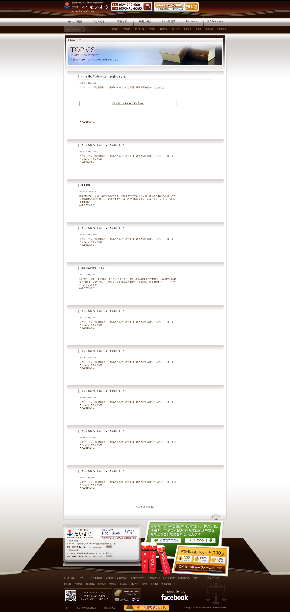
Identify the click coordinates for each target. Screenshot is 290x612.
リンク (68, 608)
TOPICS (98, 21)
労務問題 (127, 29)
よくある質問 (168, 21)
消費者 (198, 29)
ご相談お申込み (108, 608)
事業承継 (209, 29)
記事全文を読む (87, 205)
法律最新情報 (184, 578)
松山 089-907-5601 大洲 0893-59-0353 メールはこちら (132, 7)
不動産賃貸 (221, 29)
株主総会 (175, 29)
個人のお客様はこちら (145, 607)
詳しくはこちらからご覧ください (128, 103)
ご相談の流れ (122, 578)
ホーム (72, 40)
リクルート (191, 21)
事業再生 (115, 29)
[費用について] (177, 9)
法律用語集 (127, 595)
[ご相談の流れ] (163, 9)
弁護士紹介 (145, 21)
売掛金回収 (139, 29)
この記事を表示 (87, 122)
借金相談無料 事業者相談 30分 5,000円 (201, 557)
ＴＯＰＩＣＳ (83, 578)
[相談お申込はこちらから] (191, 10)
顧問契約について (165, 563)
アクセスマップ (214, 21)
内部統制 (152, 29)
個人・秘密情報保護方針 (86, 608)
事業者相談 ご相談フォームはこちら (200, 568)
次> (152, 507)
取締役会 (164, 29)
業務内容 (121, 21)
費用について (145, 557)
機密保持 (187, 29)
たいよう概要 (75, 21)
